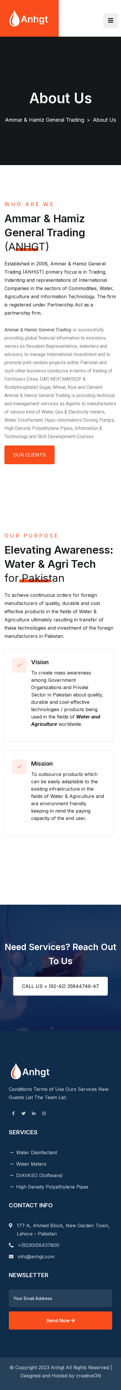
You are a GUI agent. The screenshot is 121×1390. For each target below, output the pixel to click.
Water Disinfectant (36, 1152)
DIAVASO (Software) (39, 1175)
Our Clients (29, 455)
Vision (40, 662)
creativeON (88, 1376)
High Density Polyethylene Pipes (52, 1187)
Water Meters (31, 1164)
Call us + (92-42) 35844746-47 (60, 986)
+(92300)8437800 (38, 1245)
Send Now (58, 1320)
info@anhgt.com (36, 1257)
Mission (42, 763)
